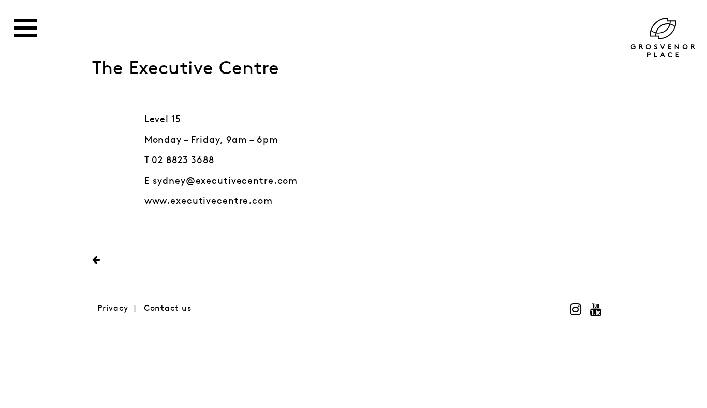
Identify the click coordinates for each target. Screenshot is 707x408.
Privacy (112, 308)
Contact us (168, 308)
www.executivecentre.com (208, 201)
